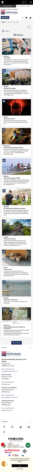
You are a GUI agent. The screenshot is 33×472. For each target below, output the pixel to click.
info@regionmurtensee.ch (9, 371)
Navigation (5, 421)
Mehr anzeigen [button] (16, 342)
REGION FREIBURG (8, 6)
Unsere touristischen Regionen (24, 6)
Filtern (7, 31)
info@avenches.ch (7, 410)
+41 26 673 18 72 (9, 382)
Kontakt (4, 347)
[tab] (16, 347)
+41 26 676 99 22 (9, 408)
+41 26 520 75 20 (9, 395)
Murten (4, 22)
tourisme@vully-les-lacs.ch (10, 397)
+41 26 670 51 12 (9, 369)
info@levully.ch (6, 384)
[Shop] (30, 17)
